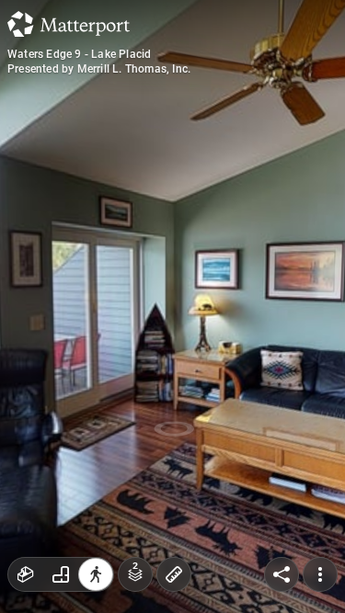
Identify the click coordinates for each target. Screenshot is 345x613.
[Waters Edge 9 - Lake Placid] (172, 306)
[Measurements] (173, 574)
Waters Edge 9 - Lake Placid (79, 54)
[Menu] (320, 574)
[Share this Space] (281, 574)
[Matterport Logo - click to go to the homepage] (68, 23)
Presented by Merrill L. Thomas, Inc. (98, 68)
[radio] (25, 574)
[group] (60, 574)
